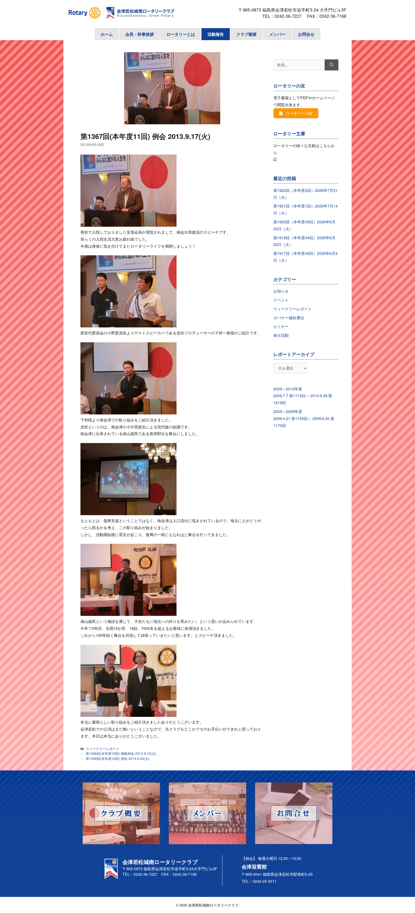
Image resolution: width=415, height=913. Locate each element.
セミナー (281, 326)
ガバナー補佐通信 (288, 317)
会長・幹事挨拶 (139, 34)
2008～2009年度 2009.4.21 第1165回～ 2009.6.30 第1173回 (303, 418)
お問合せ (306, 34)
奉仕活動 (281, 335)
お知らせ (281, 291)
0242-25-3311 (265, 881)
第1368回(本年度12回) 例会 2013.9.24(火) (118, 758)
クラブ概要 (246, 34)
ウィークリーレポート (102, 748)
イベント (281, 300)
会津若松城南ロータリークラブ (213, 904)
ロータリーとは (180, 34)
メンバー (277, 34)
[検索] (331, 64)
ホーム (107, 34)
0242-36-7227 (290, 16)
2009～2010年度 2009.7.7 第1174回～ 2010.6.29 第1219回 (302, 396)
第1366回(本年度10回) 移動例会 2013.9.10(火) (121, 753)
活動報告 (216, 34)
